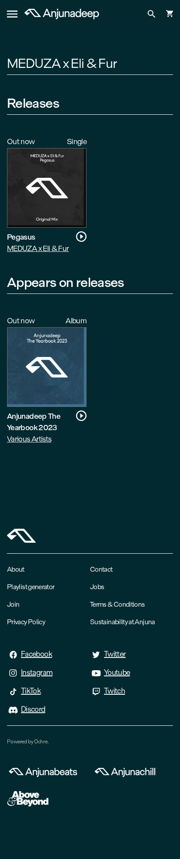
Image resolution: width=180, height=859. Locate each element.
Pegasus (21, 236)
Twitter (115, 654)
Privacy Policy (26, 622)
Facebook (36, 654)
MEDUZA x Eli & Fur (38, 248)
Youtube (117, 672)
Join (13, 604)
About (15, 569)
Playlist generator (30, 587)
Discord (33, 709)
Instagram (36, 672)
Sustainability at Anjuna (122, 622)
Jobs (97, 587)
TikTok (31, 691)
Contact (101, 569)
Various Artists (29, 438)
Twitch (114, 691)
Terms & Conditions (117, 604)
